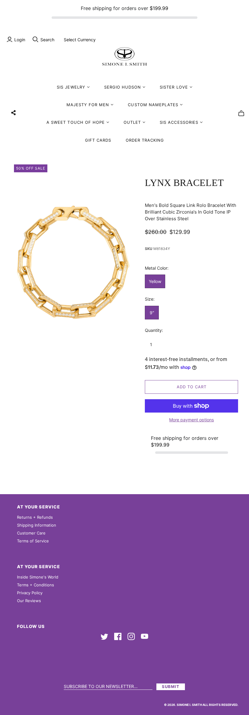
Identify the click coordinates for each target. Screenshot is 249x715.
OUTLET (132, 122)
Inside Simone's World (37, 577)
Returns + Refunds (35, 517)
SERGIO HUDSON (122, 87)
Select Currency (80, 39)
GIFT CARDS (98, 140)
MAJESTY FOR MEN (88, 104)
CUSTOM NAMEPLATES (153, 104)
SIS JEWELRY (71, 87)
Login (19, 39)
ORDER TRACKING (145, 140)
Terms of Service (33, 540)
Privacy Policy (30, 592)
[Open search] (35, 39)
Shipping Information (36, 525)
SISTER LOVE (174, 87)
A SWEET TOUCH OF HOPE (75, 122)
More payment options (191, 419)
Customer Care (31, 533)
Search (47, 39)
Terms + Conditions (35, 584)
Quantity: (154, 330)
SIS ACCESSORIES (179, 122)
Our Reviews (29, 600)
